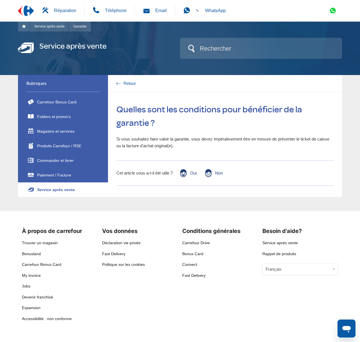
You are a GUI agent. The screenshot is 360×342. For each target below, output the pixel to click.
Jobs (26, 286)
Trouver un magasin (40, 243)
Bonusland (31, 254)
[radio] (188, 173)
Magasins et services (56, 131)
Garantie (80, 26)
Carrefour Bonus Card (56, 102)
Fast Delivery (113, 254)
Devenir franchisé (37, 297)
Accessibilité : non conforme (47, 318)
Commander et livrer (55, 160)
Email (161, 10)
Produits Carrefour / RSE (59, 146)
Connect (189, 264)
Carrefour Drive (196, 243)
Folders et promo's (54, 116)
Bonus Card (192, 254)
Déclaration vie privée (121, 243)
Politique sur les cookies (123, 264)
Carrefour (26, 26)
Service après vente (49, 26)
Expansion (31, 307)
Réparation (65, 10)
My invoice (31, 275)
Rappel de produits (279, 254)
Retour (129, 83)
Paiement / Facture (54, 175)
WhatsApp (215, 10)
